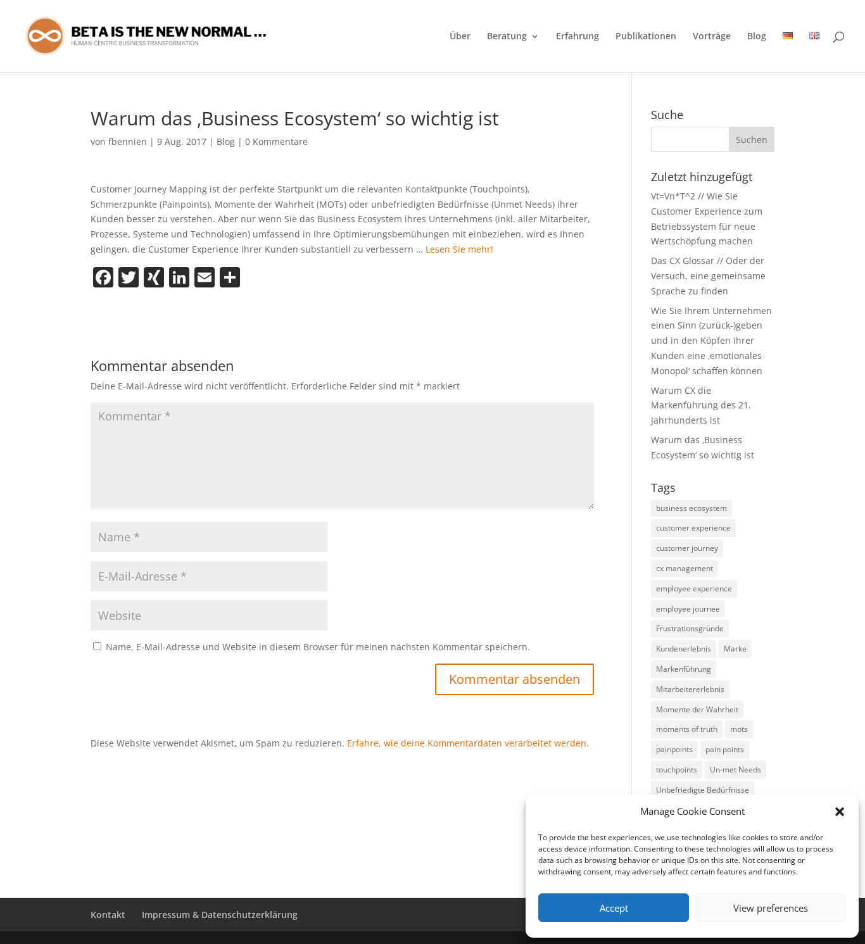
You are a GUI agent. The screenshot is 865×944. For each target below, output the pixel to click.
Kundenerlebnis (683, 648)
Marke (735, 648)
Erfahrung (577, 37)
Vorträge (712, 37)
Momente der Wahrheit (697, 709)
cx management (684, 568)
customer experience (693, 527)
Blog (756, 37)
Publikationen (646, 37)
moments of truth (686, 729)
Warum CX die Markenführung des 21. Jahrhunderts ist (701, 405)
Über (460, 37)
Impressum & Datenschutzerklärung (220, 915)
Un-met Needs (735, 769)
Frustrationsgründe (690, 628)
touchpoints (676, 769)
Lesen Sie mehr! (459, 249)
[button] (839, 811)
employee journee (688, 608)
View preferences (770, 908)
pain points (724, 749)
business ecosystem (691, 508)
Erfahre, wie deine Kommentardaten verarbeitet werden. (468, 743)
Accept (614, 908)
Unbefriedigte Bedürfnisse (702, 789)
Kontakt (108, 915)
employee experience (694, 588)
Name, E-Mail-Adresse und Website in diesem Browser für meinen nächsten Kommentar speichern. (318, 647)
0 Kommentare (276, 141)
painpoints (674, 749)
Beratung (507, 37)
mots (739, 729)
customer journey (687, 548)
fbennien (127, 141)
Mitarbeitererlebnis (690, 689)
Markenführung (683, 669)
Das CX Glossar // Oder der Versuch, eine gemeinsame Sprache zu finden (708, 276)
